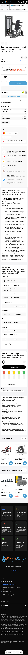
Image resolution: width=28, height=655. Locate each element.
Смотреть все (5, 122)
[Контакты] (21, 2)
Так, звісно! (17, 7)
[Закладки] (17, 652)
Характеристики (16, 9)
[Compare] (22, 57)
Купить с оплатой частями (14, 96)
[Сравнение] (21, 652)
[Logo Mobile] (9, 2)
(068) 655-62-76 (22, 70)
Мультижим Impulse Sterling (5, 459)
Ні (21, 7)
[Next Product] (5, 43)
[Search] (19, 2)
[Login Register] (24, 2)
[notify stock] (11, 463)
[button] (22, 438)
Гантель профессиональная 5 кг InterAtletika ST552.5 (6, 491)
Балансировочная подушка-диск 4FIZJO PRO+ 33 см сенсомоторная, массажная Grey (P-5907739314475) (20, 491)
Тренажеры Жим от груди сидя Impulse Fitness (12, 390)
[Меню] (2, 2)
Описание (8, 9)
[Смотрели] (14, 652)
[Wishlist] (25, 57)
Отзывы (24, 9)
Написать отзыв (14, 367)
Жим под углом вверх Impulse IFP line (20, 459)
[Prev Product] (2, 43)
